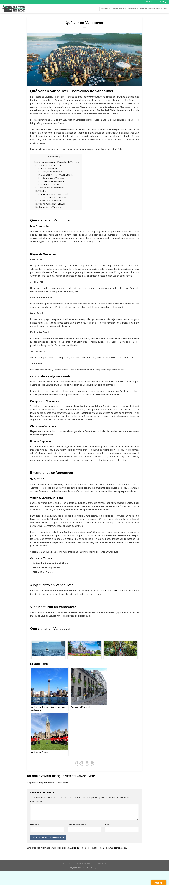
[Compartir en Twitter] (82, 763)
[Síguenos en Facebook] (158, 2)
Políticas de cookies (85, 864)
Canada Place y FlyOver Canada (55, 174)
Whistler (41, 191)
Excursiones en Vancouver (49, 187)
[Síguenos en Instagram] (160, 2)
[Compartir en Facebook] (77, 763)
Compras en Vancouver (51, 178)
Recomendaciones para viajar (150, 8)
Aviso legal (68, 864)
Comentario (36, 802)
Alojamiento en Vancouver (49, 200)
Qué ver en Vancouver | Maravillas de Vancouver (56, 162)
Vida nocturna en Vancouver (50, 203)
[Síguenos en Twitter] (163, 2)
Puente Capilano (48, 184)
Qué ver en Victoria (53, 197)
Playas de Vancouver (50, 171)
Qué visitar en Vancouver (48, 165)
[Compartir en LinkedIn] (92, 763)
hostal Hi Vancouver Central (112, 590)
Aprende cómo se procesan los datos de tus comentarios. (98, 847)
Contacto (101, 864)
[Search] (94, 8)
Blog (165, 8)
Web (107, 824)
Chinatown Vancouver (51, 181)
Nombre (34, 824)
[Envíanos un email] (165, 2)
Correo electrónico (77, 824)
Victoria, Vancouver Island (53, 194)
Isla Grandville (47, 168)
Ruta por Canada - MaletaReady (52, 782)
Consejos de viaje (118, 8)
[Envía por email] (87, 763)
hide (62, 156)
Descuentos (132, 8)
